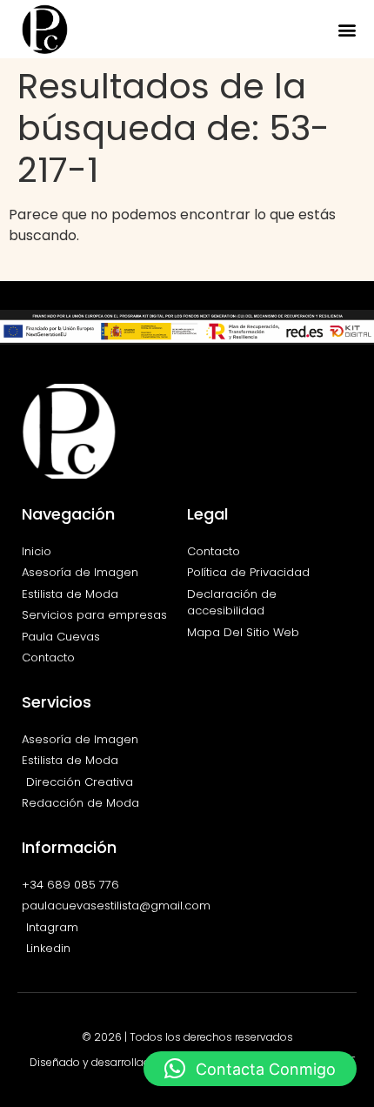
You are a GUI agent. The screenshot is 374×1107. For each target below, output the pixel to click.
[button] (346, 29)
